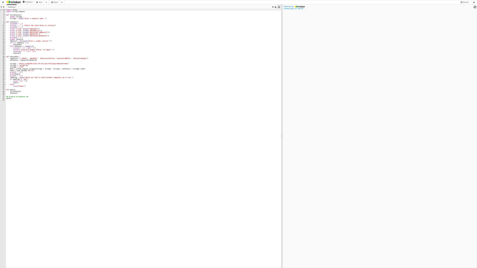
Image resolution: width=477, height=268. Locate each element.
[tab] (12, 7)
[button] (3, 2)
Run (40, 2)
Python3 (29, 2)
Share (55, 2)
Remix (466, 2)
